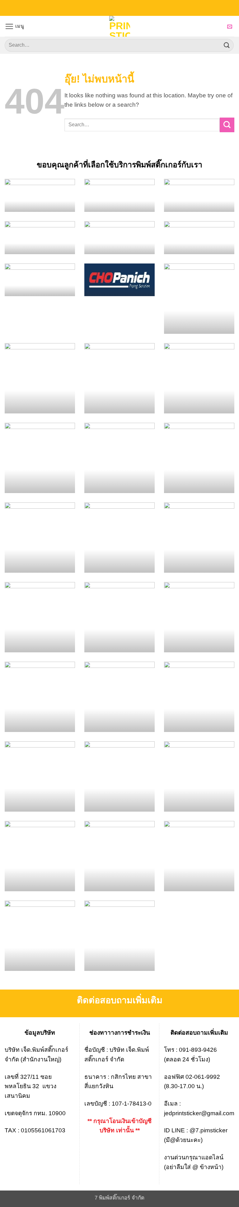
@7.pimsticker (208, 1130)
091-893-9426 (198, 1049)
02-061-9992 (202, 1077)
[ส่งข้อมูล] (227, 45)
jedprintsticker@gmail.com (199, 1113)
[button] (14, 26)
